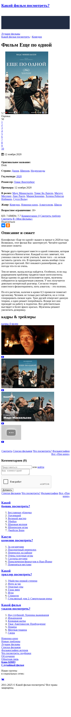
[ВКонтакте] (3, 225)
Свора (11, 632)
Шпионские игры (18, 527)
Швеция (24, 170)
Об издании (8, 656)
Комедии (15, 204)
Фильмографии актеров (14, 650)
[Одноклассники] (8, 225)
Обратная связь (9, 659)
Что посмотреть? (42, 451)
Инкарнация (15, 618)
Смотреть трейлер (50, 215)
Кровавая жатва (17, 621)
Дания (15, 170)
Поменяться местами (19, 564)
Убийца (12, 521)
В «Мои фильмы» (23, 218)
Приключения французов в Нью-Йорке (30, 561)
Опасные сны (15, 586)
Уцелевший (14, 515)
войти (40, 467)
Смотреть (6, 218)
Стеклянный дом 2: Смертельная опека (30, 598)
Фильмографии (61, 451)
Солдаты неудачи (17, 558)
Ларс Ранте (19, 196)
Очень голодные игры (20, 555)
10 (2, 148)
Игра (11, 592)
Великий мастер (17, 518)
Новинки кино (29, 204)
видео (15, 323)
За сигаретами (16, 546)
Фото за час (14, 583)
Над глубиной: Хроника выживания (28, 615)
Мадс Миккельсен (22, 193)
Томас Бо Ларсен (43, 193)
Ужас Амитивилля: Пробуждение (27, 624)
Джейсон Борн (16, 530)
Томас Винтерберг (24, 182)
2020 (19, 176)
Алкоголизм (46, 204)
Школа (58, 204)
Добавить (7, 490)
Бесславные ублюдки (20, 512)
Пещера (12, 626)
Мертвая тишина (17, 629)
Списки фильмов (22, 451)
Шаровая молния (17, 524)
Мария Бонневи (35, 196)
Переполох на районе (20, 552)
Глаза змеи (14, 589)
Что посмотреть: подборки (16, 653)
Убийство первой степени (22, 580)
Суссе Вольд (20, 199)
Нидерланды (38, 170)
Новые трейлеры (10, 641)
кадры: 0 (6, 323)
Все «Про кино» (60, 454)
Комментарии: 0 (30, 215)
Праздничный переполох (22, 549)
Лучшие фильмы (10, 33)
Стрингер (13, 595)
